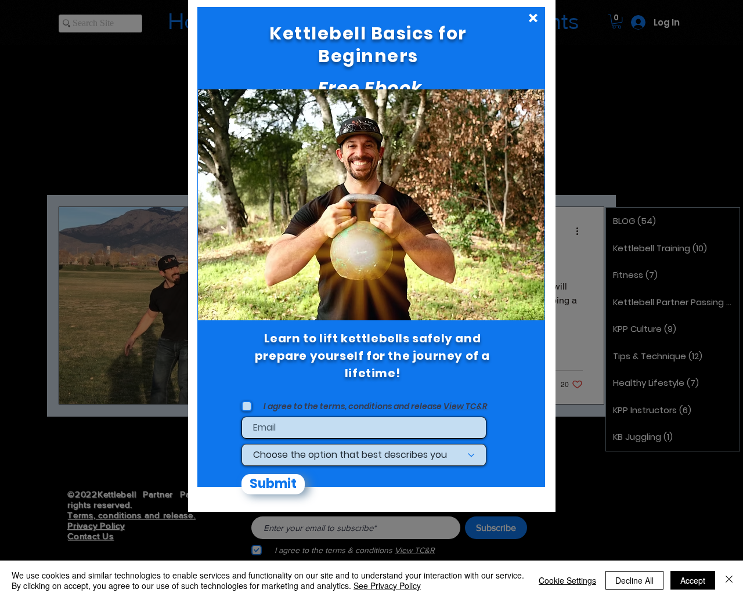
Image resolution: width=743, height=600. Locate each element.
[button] (533, 18)
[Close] (729, 580)
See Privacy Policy (387, 585)
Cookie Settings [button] (567, 580)
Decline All (634, 580)
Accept (692, 580)
